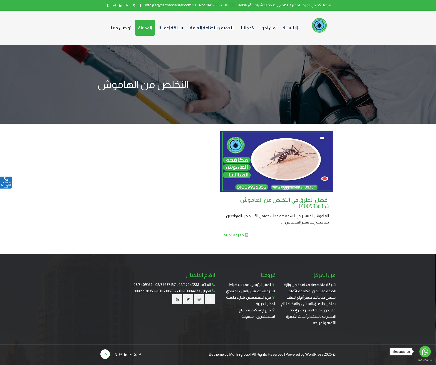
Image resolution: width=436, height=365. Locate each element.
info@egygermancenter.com (168, 5)
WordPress (314, 354)
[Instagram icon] (114, 5)
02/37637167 (165, 285)
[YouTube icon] (127, 5)
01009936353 (144, 291)
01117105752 (166, 291)
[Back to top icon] (105, 354)
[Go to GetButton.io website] (425, 360)
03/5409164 (143, 285)
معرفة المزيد (234, 235)
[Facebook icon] (140, 5)
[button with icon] (210, 299)
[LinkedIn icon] (120, 5)
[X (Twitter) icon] (134, 5)
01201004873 (189, 291)
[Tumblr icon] (107, 5)
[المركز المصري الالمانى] (319, 25)
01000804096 (236, 5)
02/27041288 (208, 5)
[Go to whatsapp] (425, 351)
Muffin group (239, 354)
